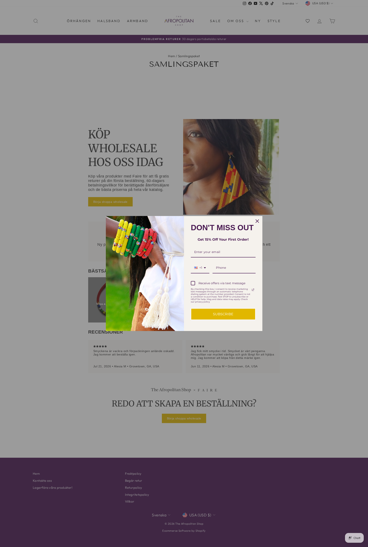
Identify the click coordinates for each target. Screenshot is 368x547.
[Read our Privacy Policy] (253, 289)
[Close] (257, 221)
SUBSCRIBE (223, 314)
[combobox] (200, 268)
